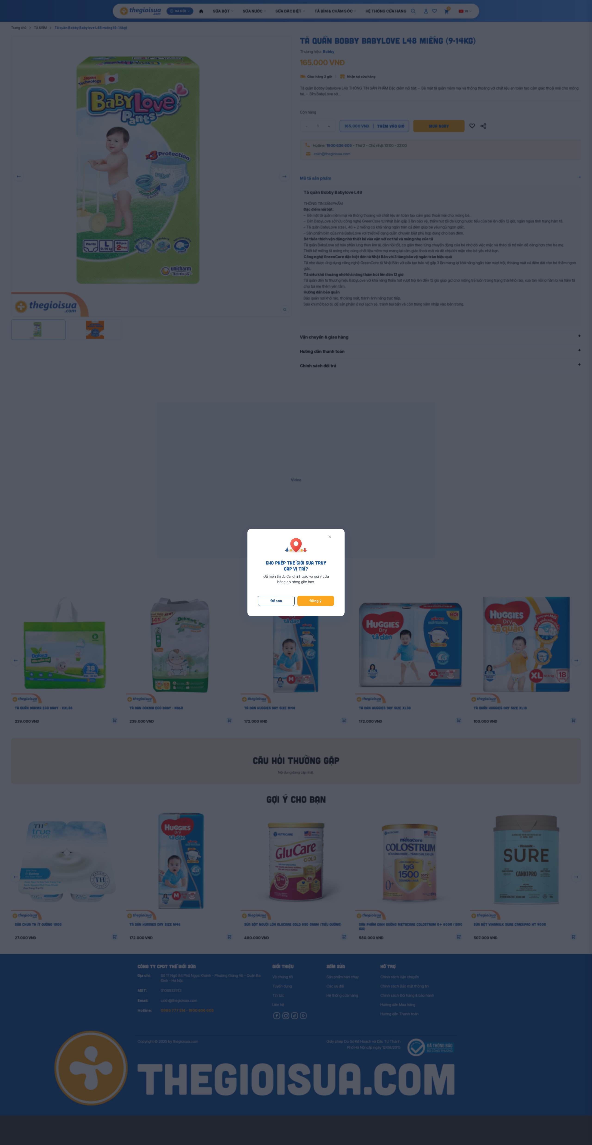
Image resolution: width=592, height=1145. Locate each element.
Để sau (276, 601)
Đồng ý (316, 601)
